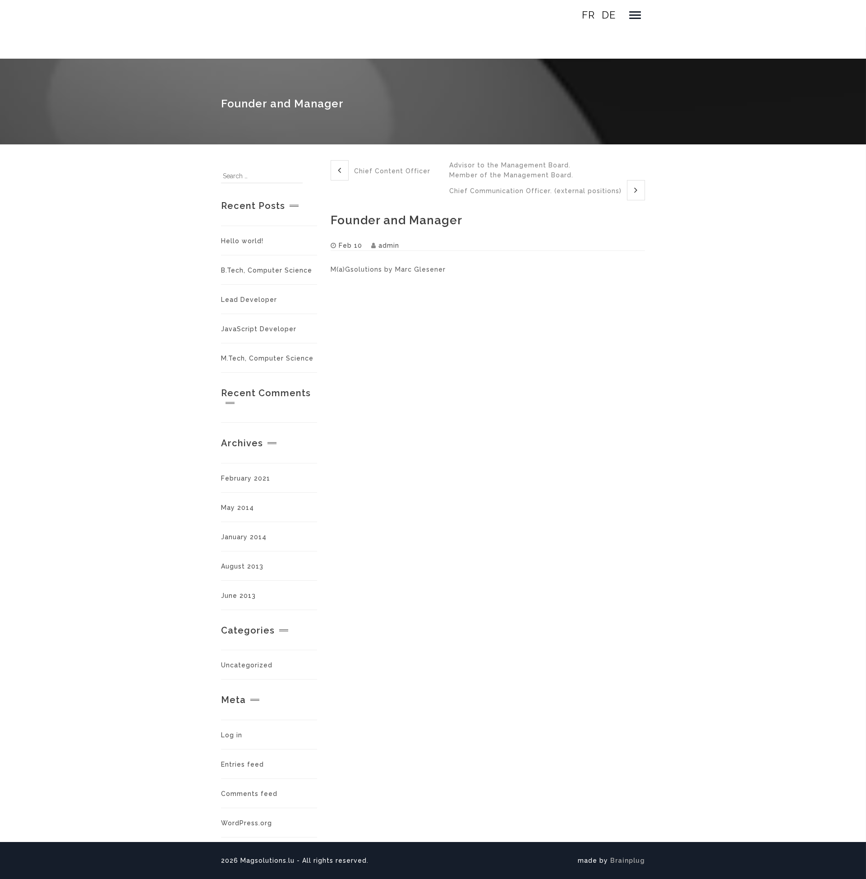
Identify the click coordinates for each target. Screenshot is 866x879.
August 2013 (242, 566)
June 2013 (238, 595)
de (609, 15)
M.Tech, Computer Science (267, 358)
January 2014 (244, 537)
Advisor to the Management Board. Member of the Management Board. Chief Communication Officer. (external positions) (536, 178)
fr (588, 15)
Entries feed (242, 764)
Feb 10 (350, 245)
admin (388, 245)
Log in (231, 735)
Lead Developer (249, 299)
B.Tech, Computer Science (266, 270)
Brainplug (627, 860)
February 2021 (245, 478)
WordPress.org (246, 823)
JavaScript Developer (258, 329)
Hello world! (242, 241)
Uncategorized (246, 665)
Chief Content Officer (391, 171)
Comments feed (249, 793)
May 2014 (237, 507)
